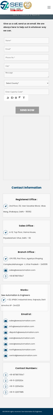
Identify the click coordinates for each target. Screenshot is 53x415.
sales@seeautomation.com (22, 270)
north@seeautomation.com (22, 349)
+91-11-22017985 (16, 392)
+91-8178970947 (16, 374)
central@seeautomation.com (23, 355)
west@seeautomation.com (22, 344)
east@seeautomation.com (22, 338)
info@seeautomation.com (21, 326)
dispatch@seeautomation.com (24, 332)
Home (15, 15)
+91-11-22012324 (16, 380)
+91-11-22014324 (16, 386)
